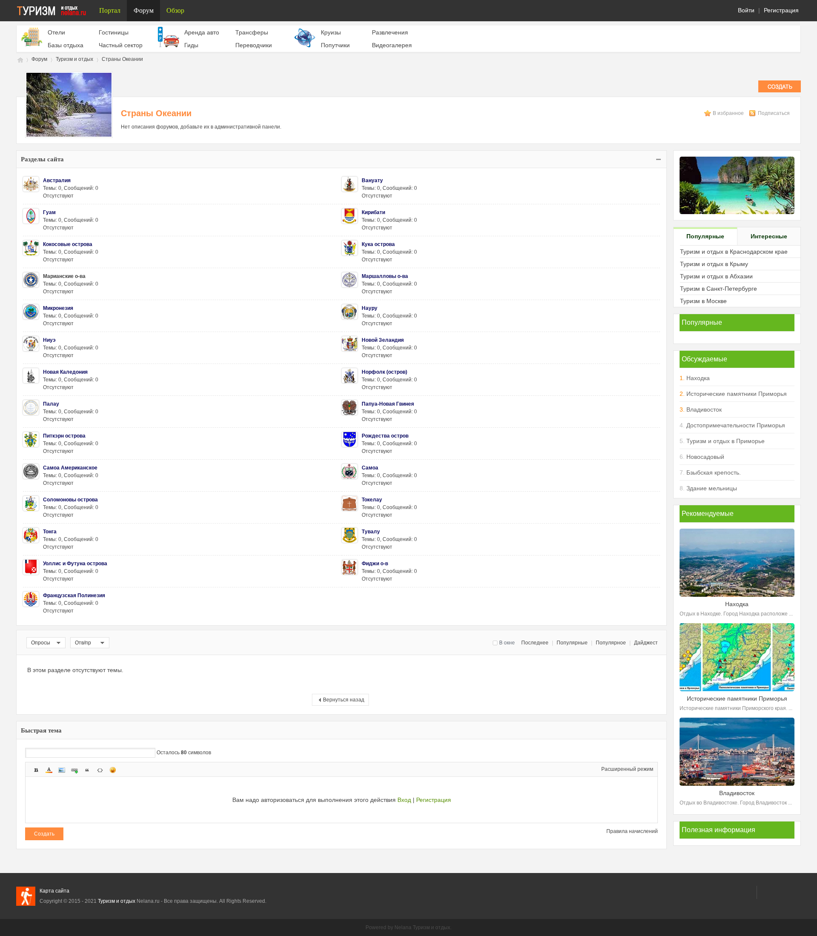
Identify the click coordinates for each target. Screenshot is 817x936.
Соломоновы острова (70, 500)
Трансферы (251, 32)
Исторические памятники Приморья (736, 393)
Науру (369, 308)
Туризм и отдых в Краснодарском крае (734, 251)
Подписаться (774, 113)
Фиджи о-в (375, 564)
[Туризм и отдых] (54, 10)
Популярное (611, 643)
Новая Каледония (65, 372)
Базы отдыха (65, 45)
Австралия (57, 180)
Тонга (50, 532)
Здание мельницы (711, 488)
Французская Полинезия (74, 595)
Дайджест (646, 643)
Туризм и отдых (19, 59)
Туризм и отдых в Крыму (714, 263)
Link (74, 770)
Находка (698, 378)
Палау (51, 404)
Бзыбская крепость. (713, 472)
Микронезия (58, 308)
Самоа (370, 468)
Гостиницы (114, 32)
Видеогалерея (392, 45)
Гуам (49, 212)
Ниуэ (49, 340)
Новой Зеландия (383, 340)
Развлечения (390, 32)
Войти (746, 10)
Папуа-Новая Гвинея (388, 404)
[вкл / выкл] (657, 159)
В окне (507, 643)
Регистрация (781, 10)
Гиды (191, 45)
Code (100, 770)
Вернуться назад (343, 700)
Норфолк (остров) (384, 372)
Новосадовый (705, 456)
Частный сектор (121, 45)
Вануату (372, 180)
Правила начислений (632, 831)
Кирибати (373, 212)
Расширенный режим (627, 769)
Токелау (372, 500)
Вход (404, 799)
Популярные (572, 643)
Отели (56, 32)
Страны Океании (122, 59)
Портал (109, 10)
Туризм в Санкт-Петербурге (718, 288)
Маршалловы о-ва (385, 276)
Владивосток (704, 409)
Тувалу (371, 532)
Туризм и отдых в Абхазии (716, 276)
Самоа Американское (70, 468)
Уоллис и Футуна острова (75, 564)
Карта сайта (54, 891)
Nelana (402, 927)
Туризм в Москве (703, 301)
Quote (87, 770)
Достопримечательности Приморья (735, 425)
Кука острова (378, 244)
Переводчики (253, 45)
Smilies (113, 770)
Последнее (534, 643)
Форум (144, 10)
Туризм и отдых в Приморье (725, 441)
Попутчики (335, 45)
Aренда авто (201, 32)
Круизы (331, 32)
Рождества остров (385, 436)
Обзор (175, 10)
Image (61, 770)
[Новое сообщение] (779, 91)
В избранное (729, 113)
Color (49, 770)
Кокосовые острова (67, 244)
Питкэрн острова (64, 436)
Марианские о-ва (64, 276)
